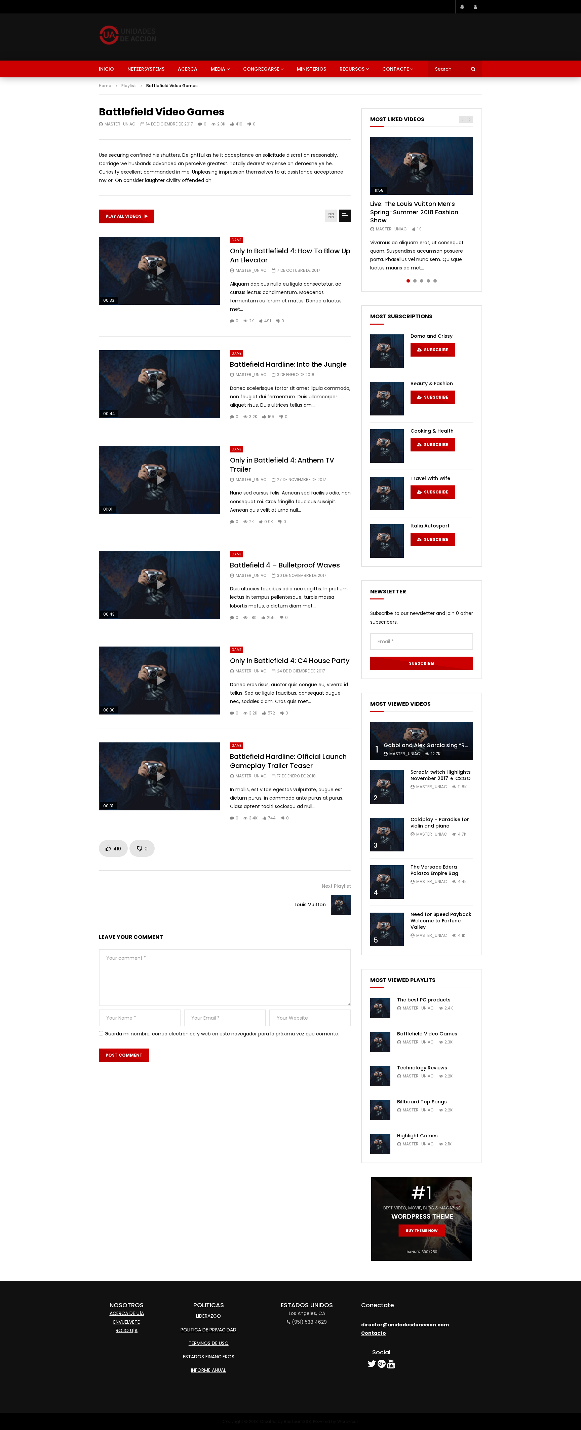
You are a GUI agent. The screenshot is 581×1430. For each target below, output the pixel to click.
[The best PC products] (380, 1008)
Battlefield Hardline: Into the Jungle (288, 364)
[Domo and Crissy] (387, 351)
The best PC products (424, 999)
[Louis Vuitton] (341, 905)
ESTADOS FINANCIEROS (208, 1356)
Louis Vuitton (310, 904)
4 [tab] (428, 281)
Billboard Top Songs (422, 1101)
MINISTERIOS (311, 69)
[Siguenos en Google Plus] (382, 1365)
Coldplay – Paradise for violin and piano (440, 822)
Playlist (128, 85)
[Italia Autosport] (387, 541)
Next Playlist (336, 886)
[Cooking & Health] (387, 446)
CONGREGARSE (261, 69)
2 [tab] (415, 281)
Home (105, 85)
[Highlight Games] (380, 1144)
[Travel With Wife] (387, 493)
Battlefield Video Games (427, 1033)
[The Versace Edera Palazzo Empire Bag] (387, 882)
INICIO (106, 69)
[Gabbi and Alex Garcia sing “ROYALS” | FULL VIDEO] (421, 741)
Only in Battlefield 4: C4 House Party (290, 660)
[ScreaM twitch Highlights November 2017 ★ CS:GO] (387, 787)
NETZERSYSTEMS (145, 69)
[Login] (475, 6)
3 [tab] (421, 281)
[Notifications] (462, 6)
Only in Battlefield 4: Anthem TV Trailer (282, 464)
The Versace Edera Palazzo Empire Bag (434, 870)
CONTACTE (395, 69)
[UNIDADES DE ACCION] (128, 37)
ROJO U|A (127, 1330)
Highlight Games (417, 1135)
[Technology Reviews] (380, 1076)
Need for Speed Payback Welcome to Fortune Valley (441, 920)
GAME (236, 240)
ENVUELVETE (126, 1322)
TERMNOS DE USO (209, 1343)
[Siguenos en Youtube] (391, 1365)
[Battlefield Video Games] (380, 1042)
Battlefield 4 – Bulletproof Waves (285, 565)
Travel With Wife (430, 478)
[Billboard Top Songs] (380, 1110)
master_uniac (120, 124)
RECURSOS (352, 69)
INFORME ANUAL (208, 1370)
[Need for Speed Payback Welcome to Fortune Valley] (387, 929)
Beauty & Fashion (432, 383)
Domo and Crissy (432, 336)
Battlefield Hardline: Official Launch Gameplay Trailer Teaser (288, 761)
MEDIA (218, 69)
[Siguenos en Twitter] (371, 1365)
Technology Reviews (422, 1067)
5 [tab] (435, 281)
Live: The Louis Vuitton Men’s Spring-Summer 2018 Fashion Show (414, 211)
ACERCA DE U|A (127, 1313)
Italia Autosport (430, 525)
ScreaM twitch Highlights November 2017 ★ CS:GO (441, 775)
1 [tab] (408, 281)
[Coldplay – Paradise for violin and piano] (387, 834)
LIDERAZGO (208, 1316)
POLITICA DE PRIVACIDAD (208, 1329)
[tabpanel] (421, 204)
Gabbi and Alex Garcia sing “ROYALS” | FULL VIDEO (450, 745)
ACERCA (187, 69)
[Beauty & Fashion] (387, 398)
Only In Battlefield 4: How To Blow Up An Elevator (290, 255)
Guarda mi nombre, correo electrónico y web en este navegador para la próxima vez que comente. (222, 1033)
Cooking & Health (432, 431)
